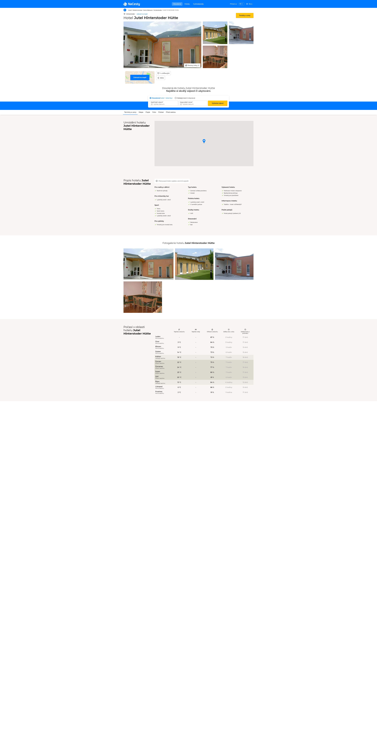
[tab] (130, 112)
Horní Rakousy (148, 10)
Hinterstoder (158, 10)
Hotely (187, 4)
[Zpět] (125, 10)
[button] (204, 141)
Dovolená (177, 4)
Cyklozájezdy (198, 4)
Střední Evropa (137, 10)
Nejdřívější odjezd (157, 102)
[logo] (131, 3)
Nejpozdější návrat (186, 102)
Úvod (130, 10)
